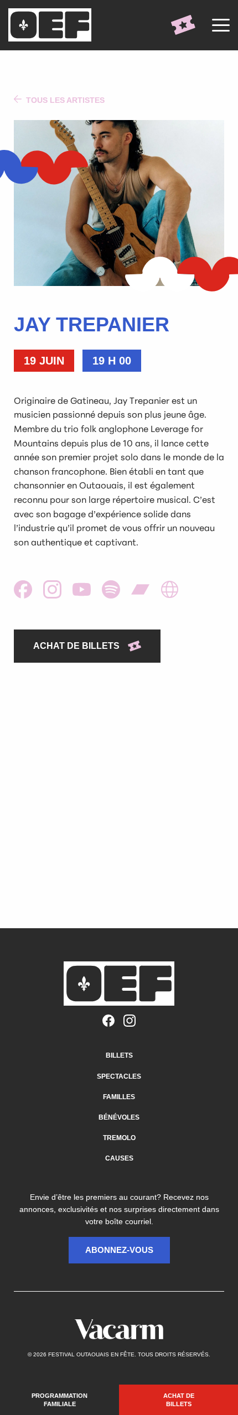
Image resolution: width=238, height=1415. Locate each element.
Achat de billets (178, 1399)
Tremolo (119, 1138)
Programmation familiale (59, 1399)
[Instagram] (129, 1021)
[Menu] (221, 25)
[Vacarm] (119, 1329)
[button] (119, 1250)
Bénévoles (119, 1117)
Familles (119, 1097)
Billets (119, 1055)
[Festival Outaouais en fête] (52, 24)
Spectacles (119, 1076)
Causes (119, 1158)
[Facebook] (108, 1021)
